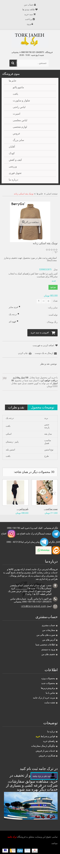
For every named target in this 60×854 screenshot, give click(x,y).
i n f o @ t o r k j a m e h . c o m (33, 606)
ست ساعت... (51, 509)
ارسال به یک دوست (44, 353)
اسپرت (16, 114)
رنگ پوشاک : (51, 322)
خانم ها (12, 81)
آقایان (12, 147)
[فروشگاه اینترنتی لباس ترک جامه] (30, 40)
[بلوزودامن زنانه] (15, 492)
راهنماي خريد (49, 741)
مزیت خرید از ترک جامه (44, 698)
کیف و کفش (15, 160)
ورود (29, 24)
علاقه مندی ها (28, 10)
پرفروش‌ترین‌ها (48, 688)
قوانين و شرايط (45, 736)
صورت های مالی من (45, 635)
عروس (16, 134)
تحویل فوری (15, 173)
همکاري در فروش (47, 756)
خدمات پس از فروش (45, 751)
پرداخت (28, 19)
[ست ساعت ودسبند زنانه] (45, 492)
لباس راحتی (19, 107)
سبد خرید (28, 15)
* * (56, 252)
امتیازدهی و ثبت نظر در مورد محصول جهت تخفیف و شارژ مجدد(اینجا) (30, 259)
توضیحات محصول (42, 407)
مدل (56, 270)
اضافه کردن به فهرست (44, 346)
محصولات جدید (48, 683)
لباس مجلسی (20, 120)
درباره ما (51, 732)
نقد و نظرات (16, 407)
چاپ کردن (23, 353)
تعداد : (55, 301)
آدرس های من (48, 640)
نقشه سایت (49, 703)
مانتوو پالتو (18, 87)
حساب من (29, 5)
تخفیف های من (48, 654)
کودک (12, 153)
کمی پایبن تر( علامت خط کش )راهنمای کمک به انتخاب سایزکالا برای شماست (33, 275)
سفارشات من (48, 630)
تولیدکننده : (52, 315)
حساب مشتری (48, 625)
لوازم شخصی (20, 127)
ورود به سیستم (48, 650)
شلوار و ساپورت (21, 101)
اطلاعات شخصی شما (45, 645)
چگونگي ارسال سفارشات (43, 746)
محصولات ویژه (48, 679)
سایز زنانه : (52, 308)
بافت (15, 94)
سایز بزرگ (18, 140)
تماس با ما (50, 693)
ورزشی (13, 167)
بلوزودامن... (22, 509)
